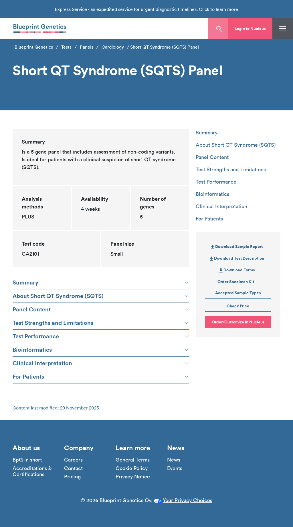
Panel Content (32, 309)
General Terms (133, 460)
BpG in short (27, 460)
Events (174, 468)
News (173, 460)
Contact (73, 468)
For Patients (28, 376)
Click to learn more (218, 9)
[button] (250, 28)
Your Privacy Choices (187, 500)
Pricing (72, 477)
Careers (73, 460)
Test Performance (36, 336)
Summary (25, 282)
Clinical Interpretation (42, 363)
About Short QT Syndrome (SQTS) (58, 296)
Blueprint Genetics (34, 47)
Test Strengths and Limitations (53, 323)
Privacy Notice (133, 477)
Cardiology (113, 47)
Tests (66, 47)
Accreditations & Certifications (32, 471)
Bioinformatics (32, 349)
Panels (86, 47)
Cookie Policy (132, 468)
